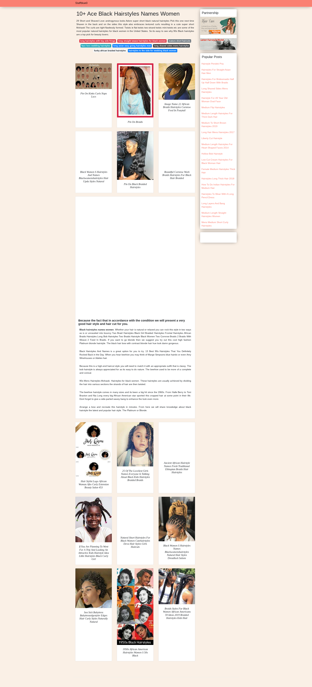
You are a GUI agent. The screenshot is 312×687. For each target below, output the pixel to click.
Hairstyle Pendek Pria (213, 63)
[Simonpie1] (218, 25)
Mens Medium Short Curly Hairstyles (215, 224)
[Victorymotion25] (218, 44)
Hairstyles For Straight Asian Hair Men (216, 71)
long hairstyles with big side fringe (97, 41)
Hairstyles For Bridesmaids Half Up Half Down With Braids (218, 81)
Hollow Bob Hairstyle (212, 153)
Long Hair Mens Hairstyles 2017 (218, 132)
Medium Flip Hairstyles (213, 107)
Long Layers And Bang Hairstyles (213, 205)
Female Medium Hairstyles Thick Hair (218, 171)
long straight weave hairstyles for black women (142, 41)
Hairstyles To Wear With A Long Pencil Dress (218, 196)
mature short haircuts (179, 41)
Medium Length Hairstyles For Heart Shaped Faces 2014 (217, 146)
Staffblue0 (81, 3)
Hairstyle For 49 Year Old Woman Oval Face (215, 100)
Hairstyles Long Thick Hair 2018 (218, 178)
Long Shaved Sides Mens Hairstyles (215, 90)
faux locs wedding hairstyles (95, 46)
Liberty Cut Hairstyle (212, 138)
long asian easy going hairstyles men (132, 46)
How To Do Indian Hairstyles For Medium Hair (218, 186)
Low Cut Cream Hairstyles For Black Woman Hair (217, 161)
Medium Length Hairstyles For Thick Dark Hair (217, 115)
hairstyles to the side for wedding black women (152, 50)
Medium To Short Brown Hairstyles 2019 (214, 125)
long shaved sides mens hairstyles (171, 46)
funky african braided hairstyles (110, 50)
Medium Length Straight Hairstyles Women (214, 215)
